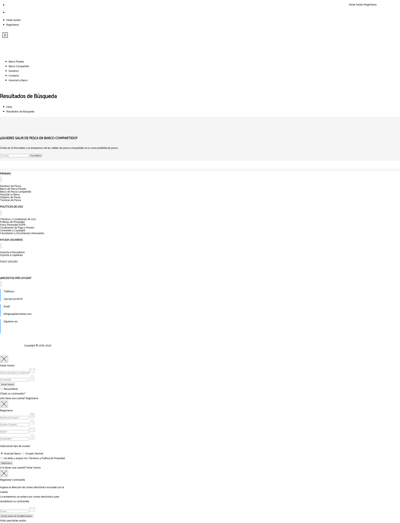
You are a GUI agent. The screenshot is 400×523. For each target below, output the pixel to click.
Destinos (14, 71)
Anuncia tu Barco (18, 80)
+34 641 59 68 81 (13, 299)
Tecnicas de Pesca (10, 200)
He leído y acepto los (34, 458)
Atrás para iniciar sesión (13, 520)
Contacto (14, 75)
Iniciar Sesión (13, 20)
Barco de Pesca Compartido (15, 191)
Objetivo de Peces (10, 197)
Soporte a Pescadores (12, 252)
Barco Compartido (19, 66)
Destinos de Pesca (10, 186)
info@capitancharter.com (18, 314)
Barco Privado (16, 61)
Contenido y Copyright (12, 230)
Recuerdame (10, 389)
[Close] (4, 359)
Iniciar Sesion (33, 467)
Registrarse (12, 24)
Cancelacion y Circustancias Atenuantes (22, 233)
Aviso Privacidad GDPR (12, 225)
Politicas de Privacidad (12, 222)
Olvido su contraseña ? (12, 393)
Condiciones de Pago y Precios (17, 227)
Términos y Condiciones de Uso (18, 219)
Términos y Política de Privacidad (46, 458)
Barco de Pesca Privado (13, 189)
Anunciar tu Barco (10, 194)
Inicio (9, 107)
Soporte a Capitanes (11, 255)
